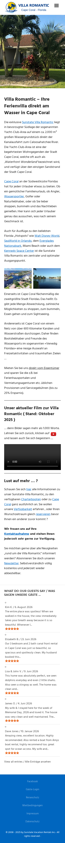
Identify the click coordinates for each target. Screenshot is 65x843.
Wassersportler (14, 196)
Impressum (33, 814)
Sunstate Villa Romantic (37, 122)
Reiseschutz (32, 798)
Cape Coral (11, 181)
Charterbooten (31, 499)
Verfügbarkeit (23, 509)
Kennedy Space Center (19, 250)
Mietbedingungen (32, 805)
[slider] (12, 628)
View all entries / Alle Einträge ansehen (27, 762)
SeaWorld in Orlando (18, 240)
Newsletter (11, 563)
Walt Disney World (46, 235)
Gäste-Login (32, 789)
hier (28, 489)
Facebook (32, 781)
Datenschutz (32, 822)
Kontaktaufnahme (16, 534)
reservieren (43, 514)
